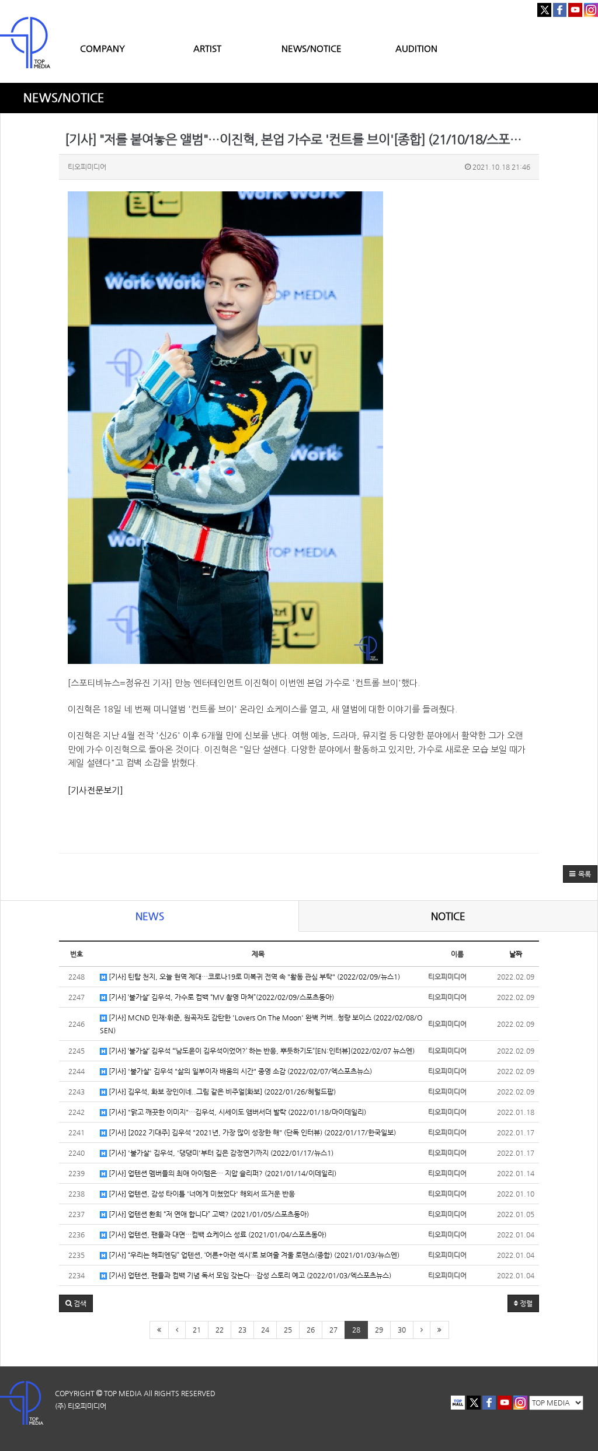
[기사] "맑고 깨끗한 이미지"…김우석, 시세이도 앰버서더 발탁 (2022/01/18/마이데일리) (236, 1112)
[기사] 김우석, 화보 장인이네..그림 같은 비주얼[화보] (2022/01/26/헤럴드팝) (221, 1092)
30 (402, 1330)
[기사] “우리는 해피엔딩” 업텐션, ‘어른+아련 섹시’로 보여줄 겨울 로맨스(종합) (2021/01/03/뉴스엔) (253, 1255)
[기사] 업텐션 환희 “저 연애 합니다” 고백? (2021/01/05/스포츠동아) (208, 1214)
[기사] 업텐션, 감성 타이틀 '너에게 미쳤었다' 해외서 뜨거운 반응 (201, 1194)
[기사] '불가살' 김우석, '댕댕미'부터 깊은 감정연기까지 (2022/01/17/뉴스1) (220, 1153)
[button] (580, 874)
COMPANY (102, 48)
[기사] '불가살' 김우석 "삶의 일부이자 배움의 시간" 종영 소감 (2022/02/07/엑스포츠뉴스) (239, 1071)
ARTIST (207, 48)
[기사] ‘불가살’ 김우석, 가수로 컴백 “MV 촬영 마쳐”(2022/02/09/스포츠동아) (220, 997)
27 (333, 1330)
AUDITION (416, 48)
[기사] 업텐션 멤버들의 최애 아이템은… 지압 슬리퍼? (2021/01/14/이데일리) (221, 1173)
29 (379, 1330)
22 (219, 1330)
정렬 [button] (525, 1303)
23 (242, 1330)
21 (197, 1330)
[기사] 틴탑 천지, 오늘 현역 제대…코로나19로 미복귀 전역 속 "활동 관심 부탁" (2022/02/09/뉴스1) (253, 977)
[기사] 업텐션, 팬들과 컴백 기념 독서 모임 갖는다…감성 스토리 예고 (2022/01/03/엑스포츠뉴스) (249, 1275)
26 (311, 1330)
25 (288, 1330)
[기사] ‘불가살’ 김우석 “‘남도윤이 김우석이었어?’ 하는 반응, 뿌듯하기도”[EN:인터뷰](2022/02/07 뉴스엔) (261, 1051)
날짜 (515, 954)
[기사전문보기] (95, 790)
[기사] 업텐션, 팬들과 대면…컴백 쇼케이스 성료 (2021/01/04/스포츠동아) (216, 1234)
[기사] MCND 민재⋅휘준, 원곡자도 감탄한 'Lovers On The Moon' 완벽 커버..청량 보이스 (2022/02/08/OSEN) (261, 1023)
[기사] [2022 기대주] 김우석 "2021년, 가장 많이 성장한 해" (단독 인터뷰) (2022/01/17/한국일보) (251, 1132)
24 (265, 1330)
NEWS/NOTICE (311, 48)
